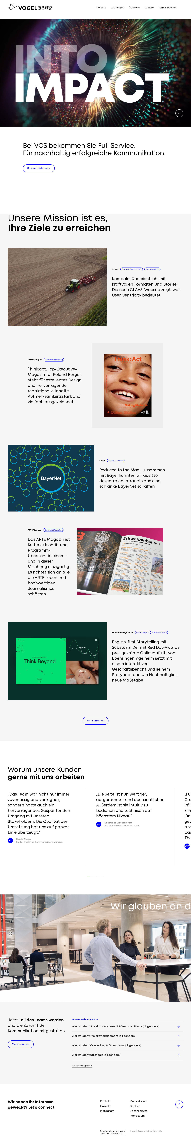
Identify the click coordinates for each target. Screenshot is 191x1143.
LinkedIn (105, 1106)
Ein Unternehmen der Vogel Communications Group (112, 1132)
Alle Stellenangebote (82, 1066)
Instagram (107, 1111)
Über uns (134, 8)
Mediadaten (138, 1101)
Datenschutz (138, 1111)
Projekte (101, 8)
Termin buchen (167, 8)
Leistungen (117, 8)
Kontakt (105, 1101)
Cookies (135, 1106)
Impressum (137, 1116)
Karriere (149, 8)
